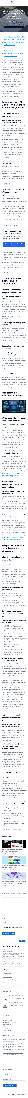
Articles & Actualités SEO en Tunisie (13, 26)
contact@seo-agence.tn (14, 1006)
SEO (22, 26)
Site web (4, 922)
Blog (4, 1026)
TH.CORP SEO (11, 24)
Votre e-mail (6, 1074)
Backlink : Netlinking (7, 977)
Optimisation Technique (8, 979)
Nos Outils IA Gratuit (7, 1024)
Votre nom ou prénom (8, 1069)
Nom (3, 914)
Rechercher (5, 938)
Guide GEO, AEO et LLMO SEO (9, 1022)
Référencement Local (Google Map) (11, 981)
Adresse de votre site (8, 1064)
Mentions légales (7, 1030)
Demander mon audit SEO (9, 1085)
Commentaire (5, 899)
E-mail (4, 918)
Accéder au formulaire (14, 1004)
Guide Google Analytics (8, 1020)
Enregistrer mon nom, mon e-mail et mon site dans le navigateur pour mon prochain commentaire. (14, 928)
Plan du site (5, 1028)
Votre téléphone (7, 1079)
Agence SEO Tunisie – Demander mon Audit (14, 244)
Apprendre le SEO (7, 973)
